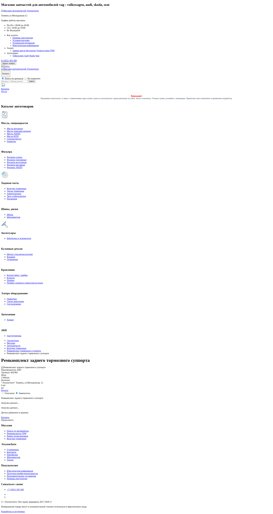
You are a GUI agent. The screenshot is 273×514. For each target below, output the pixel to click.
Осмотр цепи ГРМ (45, 50)
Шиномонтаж (13, 217)
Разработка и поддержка (13, 511)
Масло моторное (15, 128)
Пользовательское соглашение (21, 476)
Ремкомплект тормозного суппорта (24, 351)
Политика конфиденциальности (22, 473)
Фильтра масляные (16, 165)
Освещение (12, 259)
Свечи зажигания (15, 301)
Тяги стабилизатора (16, 196)
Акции (10, 460)
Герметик (11, 141)
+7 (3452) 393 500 (15, 489)
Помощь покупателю (23, 38)
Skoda (32, 56)
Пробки (10, 280)
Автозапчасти (13, 345)
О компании (13, 449)
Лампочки (12, 299)
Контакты (11, 452)
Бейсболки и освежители (19, 238)
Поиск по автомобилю (18, 431)
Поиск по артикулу (14, 78)
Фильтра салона (14, 157)
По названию (33, 78)
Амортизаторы (14, 193)
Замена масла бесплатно (24, 50)
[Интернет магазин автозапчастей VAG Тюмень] (20, 11)
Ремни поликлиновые (17, 436)
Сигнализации (14, 304)
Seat (37, 56)
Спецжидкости (14, 139)
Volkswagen (18, 56)
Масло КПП (13, 136)
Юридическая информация (26, 45)
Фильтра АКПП (14, 167)
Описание (10, 393)
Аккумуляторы (14, 336)
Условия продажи (21, 40)
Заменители (24, 393)
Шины (10, 214)
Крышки (11, 257)
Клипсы (11, 278)
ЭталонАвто (13, 340)
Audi (26, 56)
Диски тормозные (15, 191)
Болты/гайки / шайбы (17, 275)
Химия (10, 320)
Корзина (5, 417)
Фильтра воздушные (17, 162)
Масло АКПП (13, 134)
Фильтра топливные (16, 160)
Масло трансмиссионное (19, 131)
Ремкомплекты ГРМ (16, 433)
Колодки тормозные (16, 188)
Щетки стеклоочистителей (20, 254)
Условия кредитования (24, 43)
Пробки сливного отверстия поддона (25, 283)
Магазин (11, 343)
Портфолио (12, 455)
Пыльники (12, 199)
